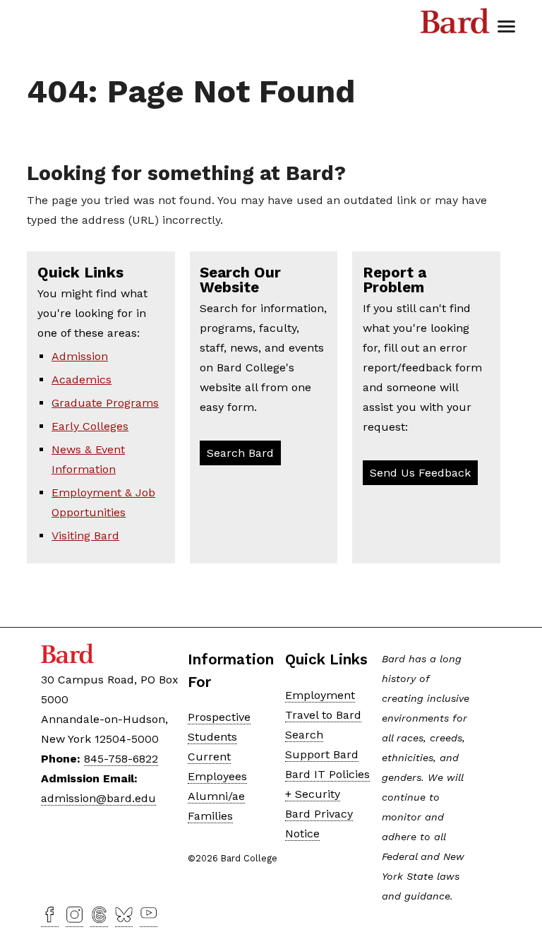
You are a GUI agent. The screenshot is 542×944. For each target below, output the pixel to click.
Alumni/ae (216, 796)
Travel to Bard (323, 715)
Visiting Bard (85, 535)
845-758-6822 (121, 758)
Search (304, 734)
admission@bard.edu (98, 798)
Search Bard (240, 453)
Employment (320, 695)
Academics (82, 379)
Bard (455, 24)
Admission (80, 356)
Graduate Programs (105, 403)
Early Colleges (90, 426)
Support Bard (322, 754)
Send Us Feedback (420, 472)
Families (210, 816)
